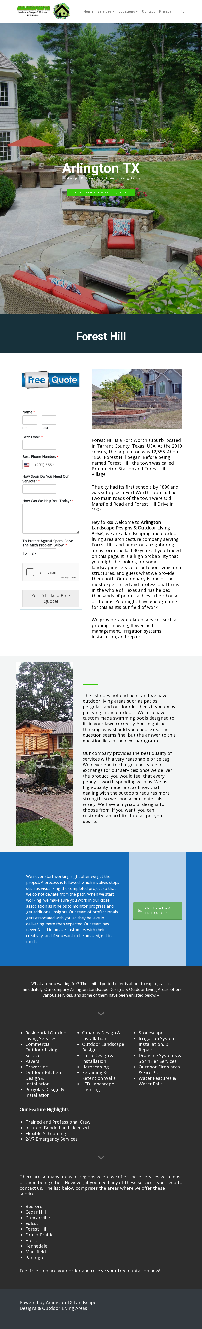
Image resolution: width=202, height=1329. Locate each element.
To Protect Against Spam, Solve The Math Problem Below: (47, 543)
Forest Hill (36, 1229)
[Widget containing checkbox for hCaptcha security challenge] (50, 572)
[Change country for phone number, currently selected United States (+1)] (28, 464)
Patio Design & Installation (97, 1058)
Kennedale (36, 1246)
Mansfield (35, 1252)
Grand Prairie (39, 1235)
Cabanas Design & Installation (101, 1035)
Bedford (34, 1206)
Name (28, 412)
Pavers (32, 1061)
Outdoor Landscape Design (103, 1047)
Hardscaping (95, 1067)
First (25, 428)
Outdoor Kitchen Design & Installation (43, 1078)
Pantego (34, 1257)
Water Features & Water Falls (157, 1081)
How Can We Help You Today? (48, 501)
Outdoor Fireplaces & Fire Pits (159, 1069)
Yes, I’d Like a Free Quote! (51, 598)
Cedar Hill (35, 1212)
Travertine (36, 1067)
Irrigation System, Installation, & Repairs (158, 1044)
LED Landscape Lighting (98, 1086)
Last (45, 428)
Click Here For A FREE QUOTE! (157, 910)
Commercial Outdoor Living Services (41, 1049)
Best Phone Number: (40, 457)
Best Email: (32, 437)
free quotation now (138, 1271)
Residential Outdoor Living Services (46, 1035)
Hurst (31, 1240)
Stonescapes (152, 1033)
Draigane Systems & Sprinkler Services (160, 1058)
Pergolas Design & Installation (44, 1092)
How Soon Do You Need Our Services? (45, 478)
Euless (32, 1223)
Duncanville (37, 1218)
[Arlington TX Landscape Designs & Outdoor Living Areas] (44, 11)
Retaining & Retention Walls (99, 1075)
